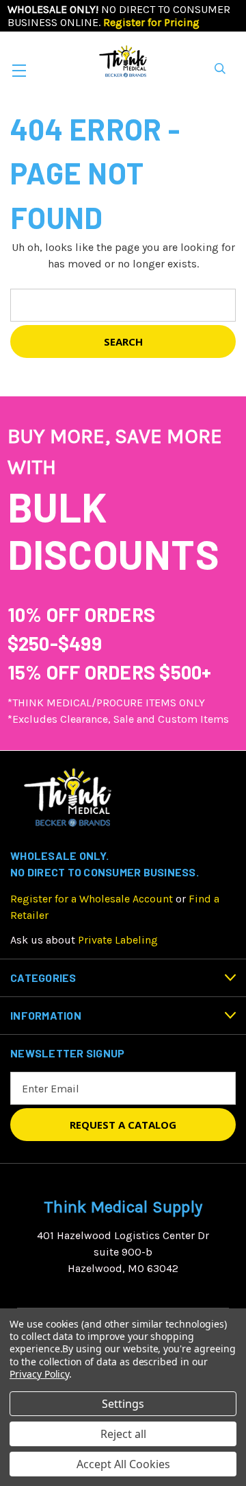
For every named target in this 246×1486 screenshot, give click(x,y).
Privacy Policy (39, 1373)
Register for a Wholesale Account (91, 898)
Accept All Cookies (123, 1464)
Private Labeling (118, 939)
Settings (123, 1403)
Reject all (123, 1433)
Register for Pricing (151, 22)
